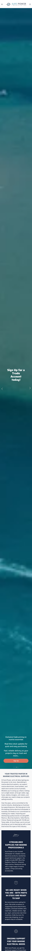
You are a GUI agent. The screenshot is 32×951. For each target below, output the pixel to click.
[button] (2, 4)
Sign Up (16, 761)
